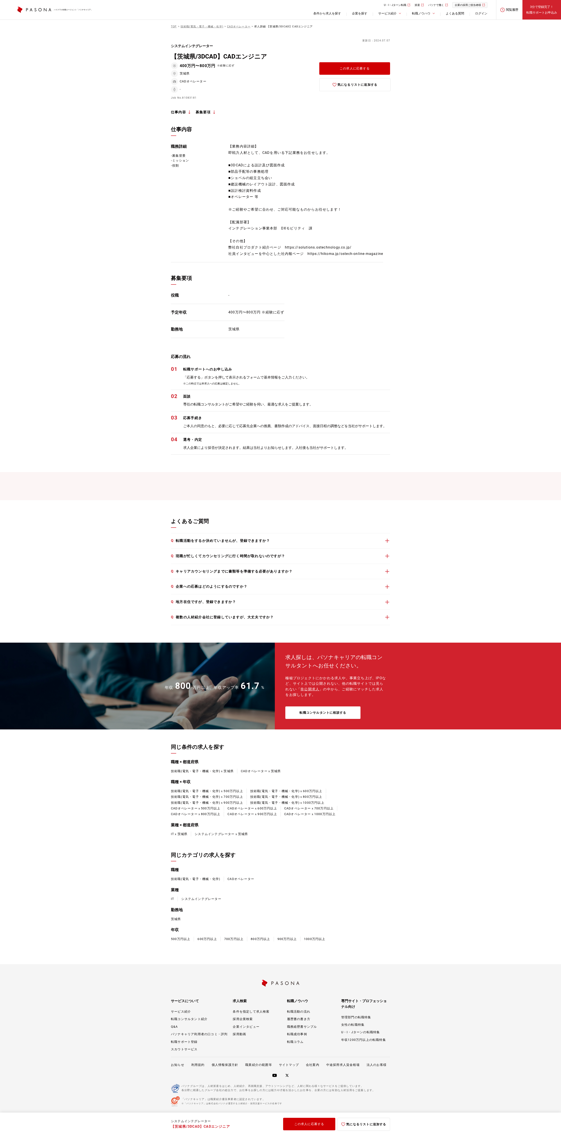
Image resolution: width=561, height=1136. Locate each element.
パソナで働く (436, 5)
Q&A (174, 1026)
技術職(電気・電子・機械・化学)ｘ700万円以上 (207, 796)
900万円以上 (287, 939)
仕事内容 (178, 112)
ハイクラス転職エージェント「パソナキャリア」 (73, 10)
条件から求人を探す (327, 13)
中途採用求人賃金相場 (343, 1065)
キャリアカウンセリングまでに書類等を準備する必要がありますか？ (232, 571)
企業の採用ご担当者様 (468, 5)
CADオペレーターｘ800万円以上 (195, 814)
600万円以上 (207, 939)
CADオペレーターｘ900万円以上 (252, 814)
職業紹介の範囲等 (258, 1065)
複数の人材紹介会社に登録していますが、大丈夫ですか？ (222, 617)
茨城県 (176, 919)
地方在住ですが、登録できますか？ (203, 602)
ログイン (481, 13)
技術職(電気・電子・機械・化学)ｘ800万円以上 (286, 796)
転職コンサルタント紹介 (189, 1019)
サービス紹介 (181, 1011)
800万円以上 (260, 939)
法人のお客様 (377, 1065)
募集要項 (203, 112)
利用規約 (198, 1065)
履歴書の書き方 (298, 1019)
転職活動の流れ (298, 1011)
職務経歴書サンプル (302, 1026)
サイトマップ (289, 1065)
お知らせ (177, 1065)
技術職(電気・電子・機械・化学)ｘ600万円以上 (286, 791)
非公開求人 (309, 689)
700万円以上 (233, 939)
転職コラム (295, 1042)
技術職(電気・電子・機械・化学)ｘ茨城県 (202, 771)
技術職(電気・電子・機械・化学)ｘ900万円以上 (207, 802)
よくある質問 (455, 13)
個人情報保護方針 (225, 1065)
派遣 (417, 5)
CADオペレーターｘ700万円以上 (309, 808)
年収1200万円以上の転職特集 (363, 1040)
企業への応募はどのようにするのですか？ (209, 586)
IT (172, 899)
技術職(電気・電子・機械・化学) (195, 879)
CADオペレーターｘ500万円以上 (195, 808)
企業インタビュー (246, 1026)
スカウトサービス (184, 1049)
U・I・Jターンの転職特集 (360, 1032)
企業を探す (359, 13)
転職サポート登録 (184, 1042)
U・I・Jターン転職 (395, 5)
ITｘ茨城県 (179, 834)
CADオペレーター (240, 879)
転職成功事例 (297, 1034)
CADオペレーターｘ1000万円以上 (310, 814)
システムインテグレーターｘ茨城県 (221, 834)
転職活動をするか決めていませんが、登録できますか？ (220, 541)
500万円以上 (180, 939)
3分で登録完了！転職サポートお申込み (541, 9)
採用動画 (239, 1034)
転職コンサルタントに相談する (323, 712)
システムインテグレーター (201, 899)
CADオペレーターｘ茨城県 (261, 771)
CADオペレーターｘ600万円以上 (252, 808)
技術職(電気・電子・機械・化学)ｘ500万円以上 (207, 791)
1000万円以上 (314, 939)
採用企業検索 (243, 1019)
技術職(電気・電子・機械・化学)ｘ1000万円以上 (287, 802)
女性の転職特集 (352, 1024)
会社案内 (312, 1065)
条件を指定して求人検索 (251, 1011)
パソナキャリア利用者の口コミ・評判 (199, 1034)
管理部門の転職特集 (356, 1017)
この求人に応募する (355, 68)
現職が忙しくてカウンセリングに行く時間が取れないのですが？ (228, 556)
